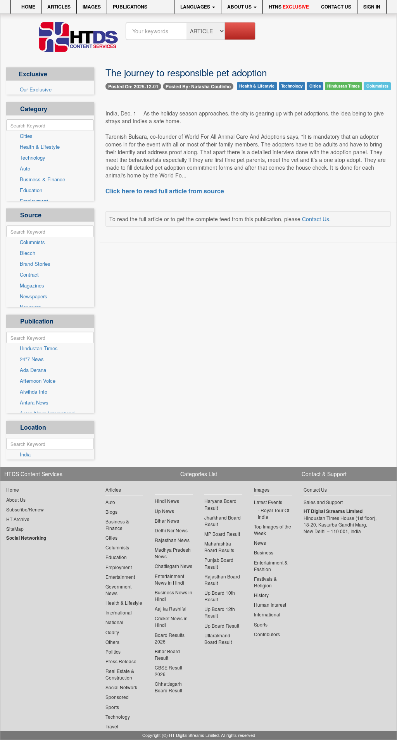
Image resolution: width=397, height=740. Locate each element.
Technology (32, 157)
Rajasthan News (172, 540)
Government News (118, 589)
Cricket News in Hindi (171, 621)
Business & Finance (42, 179)
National (114, 622)
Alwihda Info (33, 391)
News (260, 542)
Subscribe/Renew (25, 509)
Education (31, 190)
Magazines (32, 285)
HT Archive (17, 519)
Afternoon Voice (37, 380)
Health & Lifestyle (40, 146)
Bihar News (167, 520)
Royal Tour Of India (273, 513)
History (261, 595)
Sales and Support (323, 502)
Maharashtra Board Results (219, 546)
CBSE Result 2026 (168, 670)
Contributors (267, 634)
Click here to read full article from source (164, 191)
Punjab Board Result (218, 563)
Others (112, 641)
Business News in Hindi (173, 595)
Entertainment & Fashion (271, 565)
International (118, 612)
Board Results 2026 (170, 638)
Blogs (111, 511)
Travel (111, 726)
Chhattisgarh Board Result (168, 687)
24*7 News (32, 359)
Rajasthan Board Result (222, 579)
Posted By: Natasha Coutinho (198, 86)
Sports (112, 707)
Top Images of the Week (272, 529)
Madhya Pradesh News (173, 552)
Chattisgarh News (173, 566)
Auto (25, 168)
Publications (130, 6)
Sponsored (117, 697)
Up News (164, 511)
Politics (113, 651)
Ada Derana (33, 370)
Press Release (120, 661)
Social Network (121, 687)
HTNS (289, 6)
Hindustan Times (39, 348)
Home (27, 6)
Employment (118, 567)
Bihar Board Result (167, 654)
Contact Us (336, 6)
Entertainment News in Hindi (169, 579)
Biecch (27, 253)
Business (263, 552)
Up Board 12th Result (219, 612)
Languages (195, 6)
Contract (29, 274)
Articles (59, 6)
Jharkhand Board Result (222, 520)
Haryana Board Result (220, 504)
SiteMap (15, 528)
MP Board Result (222, 533)
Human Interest (270, 604)
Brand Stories (35, 263)
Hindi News (167, 500)
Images (92, 6)
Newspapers (33, 296)
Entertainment (120, 576)
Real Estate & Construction (119, 674)
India (25, 454)
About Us (240, 6)
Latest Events (268, 502)
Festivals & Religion (265, 582)
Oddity (112, 632)
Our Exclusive (36, 89)
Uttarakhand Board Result (218, 638)
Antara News (34, 402)
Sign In (371, 6)
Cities (26, 136)
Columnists (32, 242)
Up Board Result (221, 625)
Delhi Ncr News (171, 530)
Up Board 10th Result (219, 595)
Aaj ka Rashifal (170, 608)
